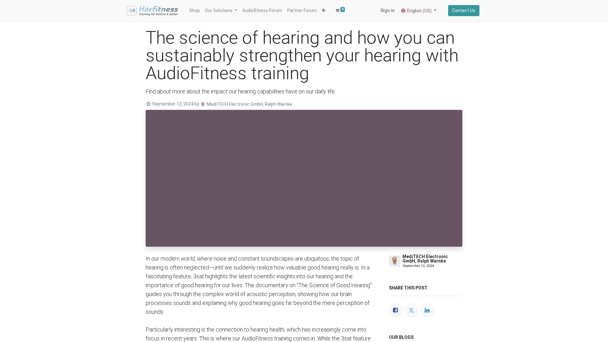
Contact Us (463, 10)
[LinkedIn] (427, 310)
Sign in (387, 10)
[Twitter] (411, 310)
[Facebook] (395, 310)
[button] (323, 10)
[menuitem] (194, 10)
